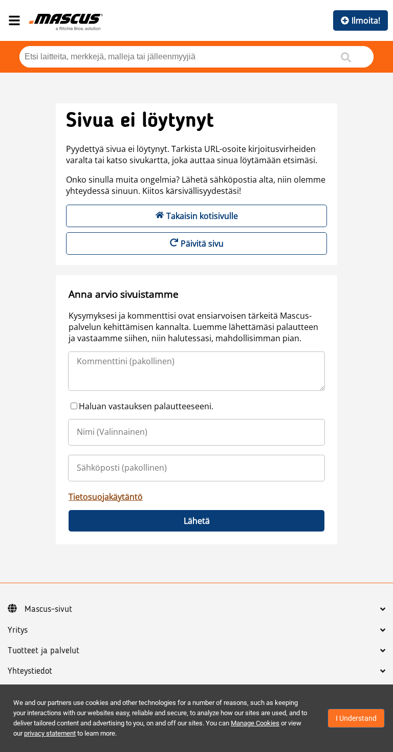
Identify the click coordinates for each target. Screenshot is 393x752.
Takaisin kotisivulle (202, 216)
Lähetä (197, 520)
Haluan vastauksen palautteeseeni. (146, 406)
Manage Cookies (255, 723)
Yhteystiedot (30, 671)
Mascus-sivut (48, 609)
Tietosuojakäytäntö (106, 496)
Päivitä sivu (202, 243)
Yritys (18, 630)
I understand (356, 718)
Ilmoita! (366, 20)
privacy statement (50, 733)
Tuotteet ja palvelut (43, 650)
